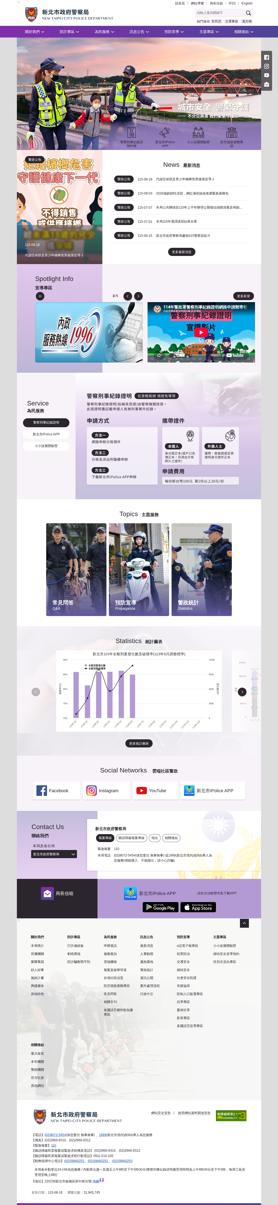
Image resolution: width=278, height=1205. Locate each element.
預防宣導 (171, 31)
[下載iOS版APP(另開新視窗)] (198, 907)
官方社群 (37, 1077)
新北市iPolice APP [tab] (46, 434)
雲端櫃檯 (110, 962)
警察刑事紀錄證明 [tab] (46, 422)
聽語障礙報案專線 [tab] (131, 838)
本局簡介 (37, 945)
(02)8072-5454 (55, 1135)
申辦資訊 (110, 945)
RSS (232, 3)
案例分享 (183, 1010)
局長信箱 (216, 3)
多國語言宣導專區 (190, 1026)
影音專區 (183, 1018)
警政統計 (146, 970)
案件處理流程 (150, 986)
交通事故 (231, 21)
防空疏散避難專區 (117, 986)
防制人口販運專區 (190, 994)
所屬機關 (37, 954)
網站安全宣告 (161, 1113)
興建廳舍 (37, 986)
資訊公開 (146, 978)
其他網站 (37, 1085)
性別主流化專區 (224, 962)
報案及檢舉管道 (115, 970)
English (247, 3)
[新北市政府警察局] (78, 14)
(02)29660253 (122, 1161)
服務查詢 (110, 954)
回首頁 (180, 3)
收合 (244, 923)
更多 (99, 537)
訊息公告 (137, 31)
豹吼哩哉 (73, 954)
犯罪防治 (183, 954)
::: (19, 1)
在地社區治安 (113, 978)
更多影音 (243, 296)
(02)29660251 (74, 1161)
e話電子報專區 (187, 945)
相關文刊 (110, 1002)
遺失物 (247, 21)
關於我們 (32, 31)
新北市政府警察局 (46, 854)
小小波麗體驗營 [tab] (46, 446)
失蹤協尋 (183, 986)
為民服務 (102, 31)
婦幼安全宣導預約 (226, 954)
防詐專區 (67, 31)
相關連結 (241, 31)
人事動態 (146, 954)
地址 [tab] (154, 838)
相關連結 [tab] (171, 838)
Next (138, 296)
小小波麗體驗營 (224, 945)
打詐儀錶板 (75, 945)
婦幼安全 (183, 970)
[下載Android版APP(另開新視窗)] (160, 907)
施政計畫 (37, 978)
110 (53, 1145)
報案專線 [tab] (105, 838)
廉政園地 (146, 962)
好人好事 (37, 970)
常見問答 (110, 994)
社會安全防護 (186, 978)
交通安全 (183, 962)
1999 (102, 1135)
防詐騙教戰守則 (78, 962)
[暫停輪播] (40, 296)
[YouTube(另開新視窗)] (266, 75)
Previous (128, 296)
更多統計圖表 (139, 743)
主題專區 (206, 31)
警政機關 (37, 1069)
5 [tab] (113, 296)
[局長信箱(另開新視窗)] (266, 84)
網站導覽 (197, 3)
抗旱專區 (183, 1002)
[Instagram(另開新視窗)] (266, 66)
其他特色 (37, 994)
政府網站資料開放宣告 (194, 1113)
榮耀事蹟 (37, 962)
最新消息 (146, 945)
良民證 (216, 21)
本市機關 (37, 1061)
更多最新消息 (182, 252)
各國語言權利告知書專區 (118, 1012)
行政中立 (146, 994)
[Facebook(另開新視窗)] (266, 57)
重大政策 (37, 1053)
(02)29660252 (98, 1161)
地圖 (96, 1181)
